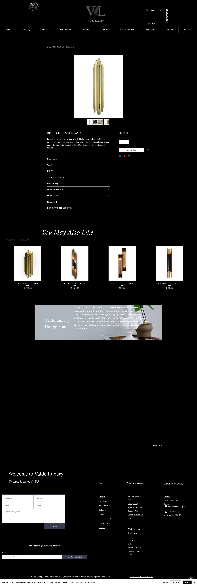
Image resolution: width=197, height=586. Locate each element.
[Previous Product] (1, 263)
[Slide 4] (102, 335)
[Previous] (40, 322)
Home (49, 47)
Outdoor (102, 528)
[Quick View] (28, 263)
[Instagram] (167, 16)
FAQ (129, 500)
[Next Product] (195, 263)
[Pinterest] (167, 13)
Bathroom (102, 510)
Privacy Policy (90, 582)
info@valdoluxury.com (177, 506)
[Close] (194, 582)
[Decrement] (120, 142)
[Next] (156, 322)
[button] (159, 10)
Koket (130, 544)
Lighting (102, 514)
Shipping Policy (133, 511)
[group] (98, 268)
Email (4, 553)
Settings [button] (165, 582)
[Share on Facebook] (120, 156)
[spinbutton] (124, 142)
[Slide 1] (94, 335)
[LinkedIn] (167, 19)
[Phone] (165, 511)
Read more (50, 148)
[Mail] (166, 506)
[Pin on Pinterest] (124, 156)
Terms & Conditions (135, 507)
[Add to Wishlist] (147, 150)
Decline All (175, 582)
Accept (187, 582)
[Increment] (127, 142)
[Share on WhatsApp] (128, 156)
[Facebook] (167, 10)
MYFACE (131, 540)
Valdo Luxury (96, 20)
